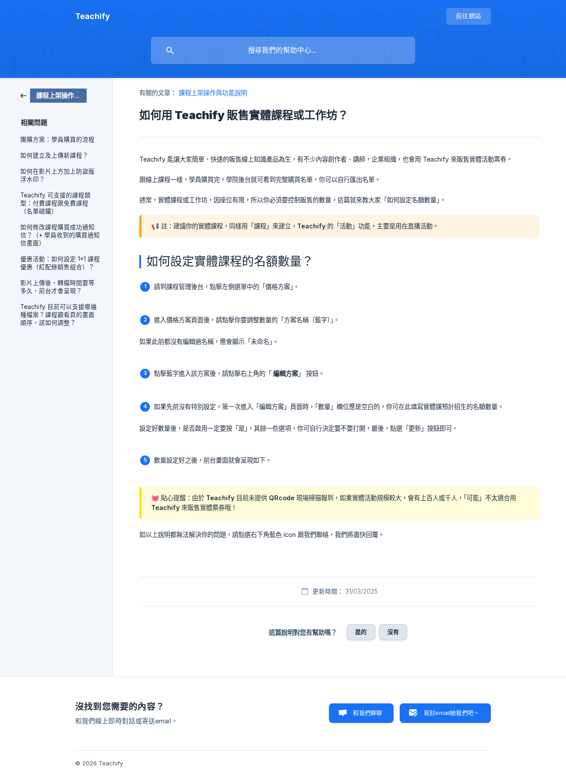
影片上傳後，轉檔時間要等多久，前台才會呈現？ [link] (57, 286)
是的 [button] (361, 631)
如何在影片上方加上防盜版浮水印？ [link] (57, 175)
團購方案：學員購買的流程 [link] (57, 139)
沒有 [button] (393, 631)
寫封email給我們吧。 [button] (451, 712)
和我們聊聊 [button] (367, 712)
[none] (92, 16)
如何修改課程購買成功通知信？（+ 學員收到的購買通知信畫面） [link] (60, 235)
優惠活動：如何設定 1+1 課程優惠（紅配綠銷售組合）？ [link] (60, 262)
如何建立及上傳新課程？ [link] (54, 155)
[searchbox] (283, 50)
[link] (53, 95)
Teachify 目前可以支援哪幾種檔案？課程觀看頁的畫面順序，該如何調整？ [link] (58, 314)
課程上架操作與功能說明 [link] (213, 93)
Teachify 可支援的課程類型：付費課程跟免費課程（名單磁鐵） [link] (55, 203)
